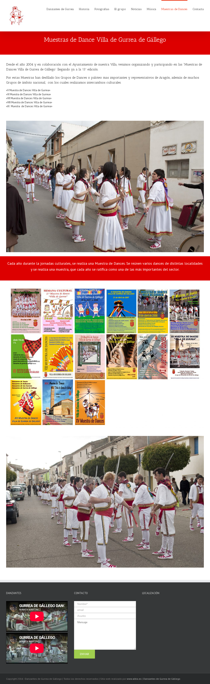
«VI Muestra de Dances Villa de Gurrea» (28, 94)
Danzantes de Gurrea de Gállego (161, 678)
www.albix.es (134, 678)
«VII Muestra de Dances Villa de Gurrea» (28, 98)
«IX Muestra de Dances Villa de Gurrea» (29, 106)
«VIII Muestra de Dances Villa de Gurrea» (29, 102)
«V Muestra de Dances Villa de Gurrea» (28, 90)
